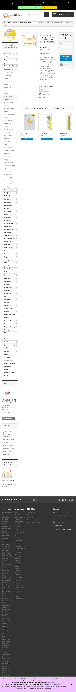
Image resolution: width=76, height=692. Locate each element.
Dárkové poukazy (9, 363)
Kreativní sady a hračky (9, 270)
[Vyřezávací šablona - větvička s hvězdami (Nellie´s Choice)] (30, 122)
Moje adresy (31, 517)
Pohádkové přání (8, 439)
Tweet (44, 86)
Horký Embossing (7, 194)
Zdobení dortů (8, 308)
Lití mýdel (7, 275)
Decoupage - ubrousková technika (8, 205)
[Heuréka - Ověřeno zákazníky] (10, 34)
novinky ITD (7, 451)
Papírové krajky (9, 66)
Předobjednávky (9, 54)
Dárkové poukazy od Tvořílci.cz (18, 560)
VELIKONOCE (8, 360)
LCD (15, 442)
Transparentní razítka (9, 104)
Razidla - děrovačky (7, 352)
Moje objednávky (32, 512)
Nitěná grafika (8, 223)
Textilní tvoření (8, 235)
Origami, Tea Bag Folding (9, 328)
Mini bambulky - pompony (9, 131)
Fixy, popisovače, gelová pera (9, 240)
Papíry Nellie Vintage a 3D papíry (8, 75)
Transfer (12, 432)
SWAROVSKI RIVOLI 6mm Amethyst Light (9, 401)
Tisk (43, 97)
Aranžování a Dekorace (8, 218)
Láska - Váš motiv (7, 368)
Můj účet (31, 509)
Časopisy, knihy (8, 143)
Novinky (17, 515)
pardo (13, 448)
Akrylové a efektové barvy (8, 212)
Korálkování (8, 254)
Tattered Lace (7, 442)
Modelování (7, 305)
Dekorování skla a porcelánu (9, 231)
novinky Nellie (7, 445)
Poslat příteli (46, 94)
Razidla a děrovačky (7, 91)
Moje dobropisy (32, 515)
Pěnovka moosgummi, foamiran (8, 336)
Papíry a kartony (9, 324)
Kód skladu (42, 47)
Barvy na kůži (8, 226)
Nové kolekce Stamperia (7, 435)
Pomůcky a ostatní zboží (8, 173)
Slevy (6, 383)
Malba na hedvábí (7, 301)
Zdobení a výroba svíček (9, 346)
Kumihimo (7, 278)
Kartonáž (7, 244)
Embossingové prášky (9, 116)
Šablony (6, 311)
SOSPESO (7, 320)
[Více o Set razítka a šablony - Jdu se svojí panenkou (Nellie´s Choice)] (7, 474)
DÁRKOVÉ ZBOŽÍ (9, 372)
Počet (61, 44)
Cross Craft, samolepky (8, 185)
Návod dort (6, 454)
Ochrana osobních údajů (17, 527)
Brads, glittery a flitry (9, 110)
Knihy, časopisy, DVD (9, 249)
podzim (5, 432)
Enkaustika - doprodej (8, 289)
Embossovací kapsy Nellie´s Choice (9, 123)
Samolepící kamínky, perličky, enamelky (9, 150)
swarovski (6, 448)
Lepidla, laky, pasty (8, 295)
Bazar (6, 375)
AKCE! (6, 57)
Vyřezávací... (25, 133)
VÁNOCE (7, 357)
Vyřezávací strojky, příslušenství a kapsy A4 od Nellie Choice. (9, 162)
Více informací (38, 4)
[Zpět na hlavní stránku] (4, 23)
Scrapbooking (8, 190)
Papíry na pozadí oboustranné (7, 84)
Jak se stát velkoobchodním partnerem (20, 548)
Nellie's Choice (8, 69)
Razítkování (7, 199)
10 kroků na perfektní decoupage (18, 578)
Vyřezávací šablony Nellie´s (8, 98)
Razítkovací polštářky (8, 137)
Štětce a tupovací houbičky (9, 316)
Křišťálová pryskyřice (7, 264)
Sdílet (51, 86)
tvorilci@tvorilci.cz (65, 529)
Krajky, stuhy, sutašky (8, 258)
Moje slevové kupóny (33, 522)
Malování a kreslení (7, 282)
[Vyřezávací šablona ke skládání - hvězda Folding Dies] (49, 122)
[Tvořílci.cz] (13, 14)
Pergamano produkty (7, 61)
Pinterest (44, 90)
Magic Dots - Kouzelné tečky (8, 179)
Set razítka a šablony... (9, 480)
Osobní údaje (31, 520)
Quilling (6, 342)
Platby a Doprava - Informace (18, 554)
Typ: (40, 53)
